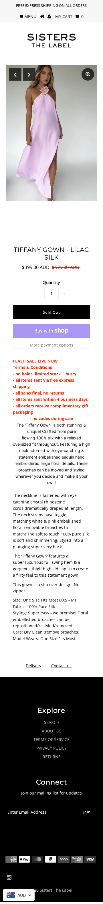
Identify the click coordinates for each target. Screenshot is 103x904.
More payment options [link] (51, 345)
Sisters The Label (56, 890)
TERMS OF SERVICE (51, 739)
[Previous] (15, 74)
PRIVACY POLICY (51, 748)
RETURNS (52, 756)
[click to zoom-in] (88, 74)
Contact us (61, 665)
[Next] (29, 74)
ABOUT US (52, 731)
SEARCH (51, 722)
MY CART (69, 16)
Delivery (33, 665)
